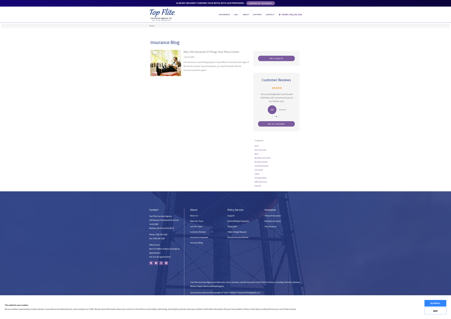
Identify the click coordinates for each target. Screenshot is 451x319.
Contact (270, 14)
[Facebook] (156, 263)
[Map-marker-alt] (151, 263)
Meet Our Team (196, 221)
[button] (272, 116)
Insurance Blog (196, 242)
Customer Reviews (198, 232)
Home (151, 25)
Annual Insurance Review (237, 237)
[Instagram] (161, 263)
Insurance (224, 14)
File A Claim (232, 226)
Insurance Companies (199, 237)
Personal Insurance (273, 215)
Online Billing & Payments (238, 221)
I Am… (236, 14)
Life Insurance (270, 226)
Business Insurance (273, 221)
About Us (194, 215)
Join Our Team (196, 226)
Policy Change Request (237, 232)
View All (258, 186)
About (246, 14)
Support (257, 14)
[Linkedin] (166, 263)
